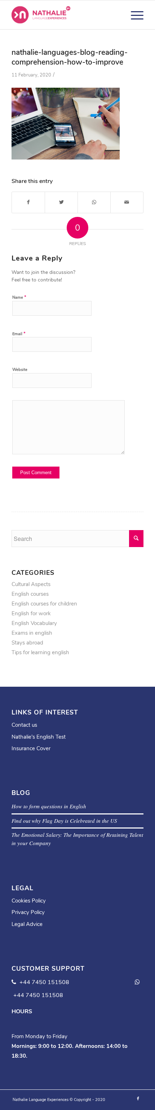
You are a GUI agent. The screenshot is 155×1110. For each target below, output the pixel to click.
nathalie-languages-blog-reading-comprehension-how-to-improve (70, 57)
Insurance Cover (31, 748)
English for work (31, 613)
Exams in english (32, 633)
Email (19, 334)
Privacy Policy (28, 912)
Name (19, 297)
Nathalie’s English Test (39, 736)
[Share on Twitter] (61, 202)
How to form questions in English (49, 806)
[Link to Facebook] (138, 1098)
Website (19, 369)
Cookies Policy (29, 900)
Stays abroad (27, 642)
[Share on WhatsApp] (94, 202)
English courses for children (44, 603)
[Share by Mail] (127, 202)
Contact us (24, 725)
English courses (30, 594)
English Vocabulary (34, 623)
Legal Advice (27, 924)
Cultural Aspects (31, 584)
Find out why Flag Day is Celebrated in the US (64, 820)
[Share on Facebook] (28, 202)
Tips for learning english (40, 652)
